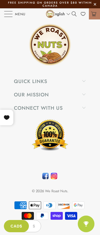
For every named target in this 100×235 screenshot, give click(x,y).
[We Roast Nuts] (50, 13)
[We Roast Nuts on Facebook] (45, 177)
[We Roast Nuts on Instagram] (54, 177)
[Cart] (94, 13)
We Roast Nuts (56, 191)
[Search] (76, 13)
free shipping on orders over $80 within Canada (50, 4)
